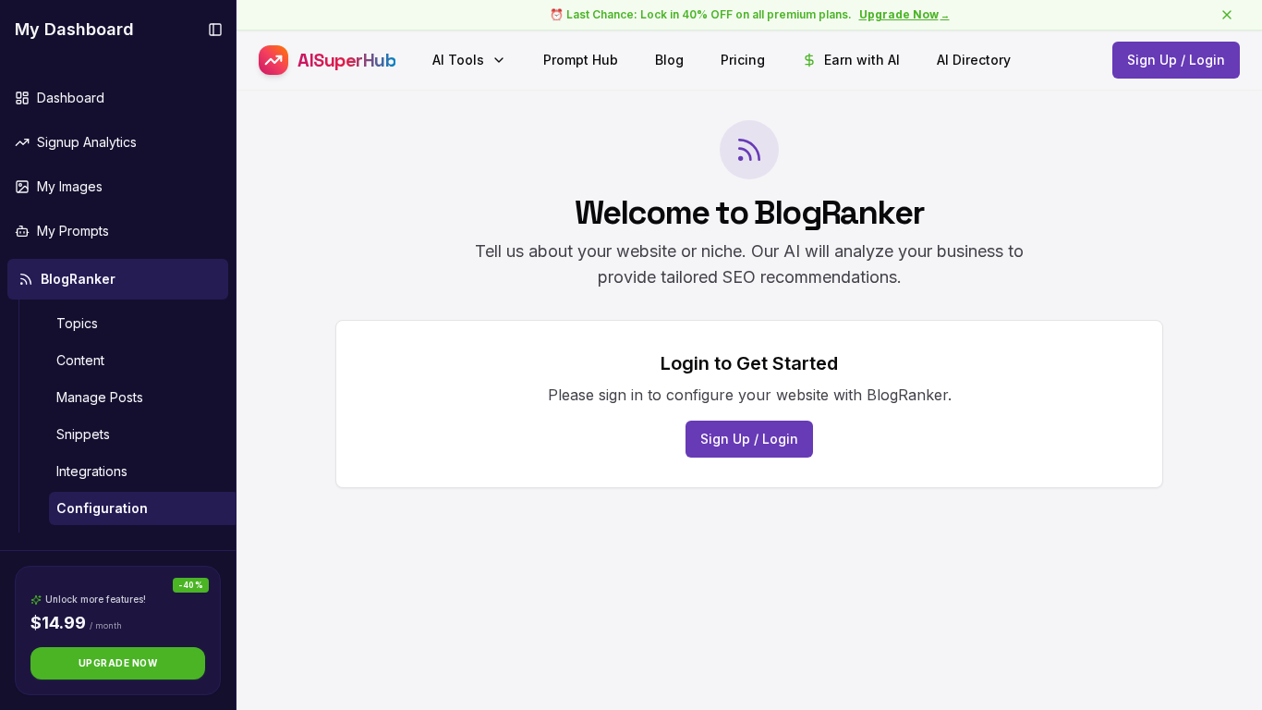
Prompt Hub (580, 59)
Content (80, 360)
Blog (669, 59)
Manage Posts (99, 397)
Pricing (743, 59)
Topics (77, 323)
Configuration (102, 508)
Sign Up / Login (1176, 59)
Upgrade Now (118, 662)
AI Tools (458, 59)
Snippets (83, 434)
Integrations (91, 471)
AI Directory (974, 59)
